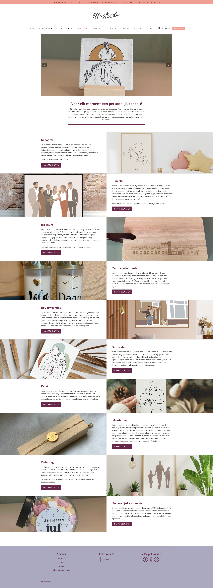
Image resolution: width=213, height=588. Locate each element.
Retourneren (61, 566)
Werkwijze (62, 558)
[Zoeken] (159, 28)
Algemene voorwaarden (62, 570)
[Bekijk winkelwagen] (166, 28)
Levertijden (62, 562)
